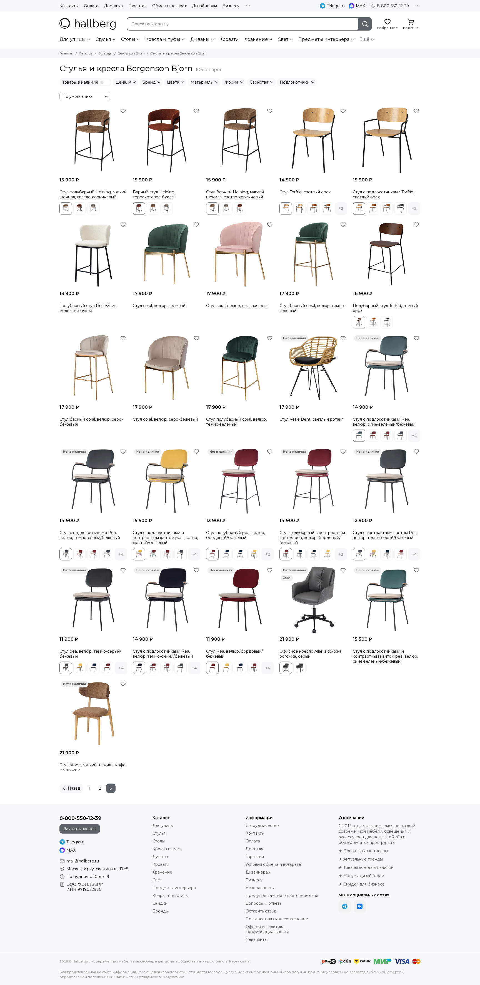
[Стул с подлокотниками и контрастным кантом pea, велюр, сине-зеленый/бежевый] (387, 600)
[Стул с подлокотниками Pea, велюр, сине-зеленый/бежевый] (387, 368)
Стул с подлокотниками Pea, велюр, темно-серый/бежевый (89, 535)
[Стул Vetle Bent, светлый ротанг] (313, 368)
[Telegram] (345, 906)
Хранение (256, 39)
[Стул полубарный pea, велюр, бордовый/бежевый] (240, 481)
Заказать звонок (80, 828)
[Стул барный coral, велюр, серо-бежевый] (93, 368)
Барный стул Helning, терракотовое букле (154, 194)
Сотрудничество (262, 825)
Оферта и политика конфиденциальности (267, 929)
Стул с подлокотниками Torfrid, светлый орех (383, 194)
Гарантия (137, 5)
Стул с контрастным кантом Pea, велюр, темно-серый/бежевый (385, 535)
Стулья (103, 39)
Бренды (105, 53)
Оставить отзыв (261, 911)
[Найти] (365, 24)
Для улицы (72, 39)
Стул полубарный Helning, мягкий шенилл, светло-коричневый (93, 194)
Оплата (91, 5)
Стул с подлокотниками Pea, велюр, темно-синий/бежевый (163, 654)
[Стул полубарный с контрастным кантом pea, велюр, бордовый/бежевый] (313, 481)
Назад (74, 788)
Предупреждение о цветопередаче (282, 895)
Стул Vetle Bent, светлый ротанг (311, 419)
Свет (283, 39)
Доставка (113, 5)
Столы (128, 39)
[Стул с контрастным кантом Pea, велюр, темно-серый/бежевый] (387, 481)
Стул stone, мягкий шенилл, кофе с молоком (92, 767)
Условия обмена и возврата (273, 864)
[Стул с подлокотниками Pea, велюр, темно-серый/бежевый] (93, 481)
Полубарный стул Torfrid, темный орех (385, 308)
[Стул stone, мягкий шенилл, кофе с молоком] (93, 713)
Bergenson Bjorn (131, 53)
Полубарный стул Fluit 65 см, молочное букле (87, 308)
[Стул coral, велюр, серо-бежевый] (167, 368)
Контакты (68, 5)
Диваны (199, 39)
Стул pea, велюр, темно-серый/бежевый (90, 654)
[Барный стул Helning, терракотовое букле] (167, 140)
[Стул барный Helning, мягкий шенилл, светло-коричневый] (240, 140)
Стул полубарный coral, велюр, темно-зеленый (236, 422)
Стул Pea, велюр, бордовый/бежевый (234, 654)
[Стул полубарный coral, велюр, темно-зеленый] (240, 368)
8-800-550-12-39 (393, 5)
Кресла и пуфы (162, 39)
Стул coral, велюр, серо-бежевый (165, 419)
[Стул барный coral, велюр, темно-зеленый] (313, 254)
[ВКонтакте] (360, 906)
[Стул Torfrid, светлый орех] (313, 140)
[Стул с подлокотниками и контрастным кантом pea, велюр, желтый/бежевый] (167, 481)
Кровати (229, 39)
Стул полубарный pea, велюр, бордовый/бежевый (235, 535)
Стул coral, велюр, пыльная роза (237, 305)
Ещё (364, 39)
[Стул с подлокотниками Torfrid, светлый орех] (387, 140)
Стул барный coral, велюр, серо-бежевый (91, 422)
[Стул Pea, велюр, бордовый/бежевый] (240, 600)
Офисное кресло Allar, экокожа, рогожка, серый (310, 654)
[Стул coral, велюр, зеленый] (167, 254)
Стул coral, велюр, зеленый (159, 305)
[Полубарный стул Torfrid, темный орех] (387, 254)
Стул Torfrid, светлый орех (305, 191)
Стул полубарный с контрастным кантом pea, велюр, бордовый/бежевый (312, 537)
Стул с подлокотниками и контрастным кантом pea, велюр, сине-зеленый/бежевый (385, 656)
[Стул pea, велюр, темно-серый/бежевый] (93, 600)
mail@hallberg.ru (82, 861)
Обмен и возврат (169, 5)
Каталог (86, 53)
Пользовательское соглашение (277, 918)
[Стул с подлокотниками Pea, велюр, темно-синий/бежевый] (167, 600)
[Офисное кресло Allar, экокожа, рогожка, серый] (313, 600)
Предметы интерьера (323, 39)
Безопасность (260, 887)
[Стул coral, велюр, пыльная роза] (240, 254)
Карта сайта (239, 961)
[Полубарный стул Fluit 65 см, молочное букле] (93, 254)
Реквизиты (256, 939)
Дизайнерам (204, 5)
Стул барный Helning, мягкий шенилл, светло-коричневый (235, 194)
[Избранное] (123, 111)
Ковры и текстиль (170, 895)
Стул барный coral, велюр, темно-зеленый (312, 308)
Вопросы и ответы (264, 903)
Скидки (160, 903)
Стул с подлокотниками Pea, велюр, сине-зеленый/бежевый (384, 422)
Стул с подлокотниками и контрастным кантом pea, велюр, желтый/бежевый (165, 537)
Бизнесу (230, 5)
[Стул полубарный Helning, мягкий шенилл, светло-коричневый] (93, 140)
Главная (66, 53)
